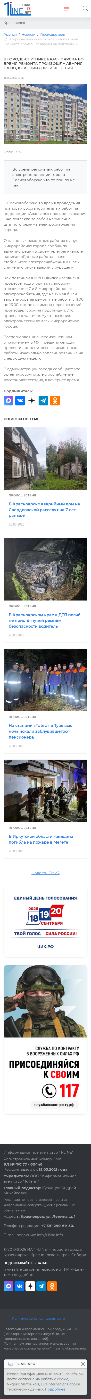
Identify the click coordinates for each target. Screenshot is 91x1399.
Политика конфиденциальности (38, 1318)
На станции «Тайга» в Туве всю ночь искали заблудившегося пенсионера (40, 731)
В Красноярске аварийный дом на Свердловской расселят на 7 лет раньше (44, 510)
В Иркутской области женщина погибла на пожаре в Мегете (41, 839)
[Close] (82, 1363)
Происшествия (22, 495)
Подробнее (55, 1389)
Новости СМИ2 (46, 873)
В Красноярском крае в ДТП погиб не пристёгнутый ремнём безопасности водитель (45, 621)
